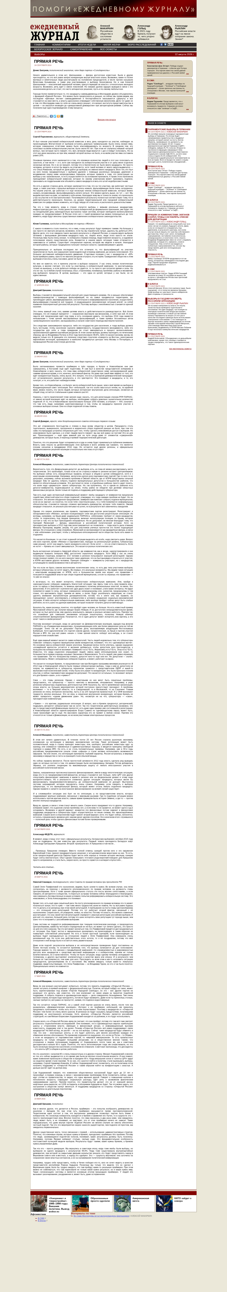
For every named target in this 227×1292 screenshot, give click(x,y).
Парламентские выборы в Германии (169, 129)
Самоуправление (81, 49)
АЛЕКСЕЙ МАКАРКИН (177, 132)
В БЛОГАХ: (152, 98)
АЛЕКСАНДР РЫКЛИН (177, 303)
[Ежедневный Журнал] (54, 40)
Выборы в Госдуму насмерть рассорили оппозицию (165, 300)
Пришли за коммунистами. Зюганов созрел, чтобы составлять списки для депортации (168, 217)
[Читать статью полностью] (168, 74)
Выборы (39, 54)
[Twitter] (55, 116)
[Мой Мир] (62, 116)
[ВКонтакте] (51, 116)
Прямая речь (155, 166)
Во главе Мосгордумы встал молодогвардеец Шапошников (101, 1216)
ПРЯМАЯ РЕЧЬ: (155, 63)
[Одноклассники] (58, 116)
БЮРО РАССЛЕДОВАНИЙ (142, 44)
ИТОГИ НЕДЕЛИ (87, 44)
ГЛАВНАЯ (39, 44)
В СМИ (151, 183)
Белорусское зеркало (48, 49)
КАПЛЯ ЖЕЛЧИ (112, 44)
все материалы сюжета (180, 349)
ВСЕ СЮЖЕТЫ (108, 49)
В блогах (153, 200)
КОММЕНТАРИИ (61, 44)
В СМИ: (151, 80)
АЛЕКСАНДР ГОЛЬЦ (176, 222)
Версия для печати (107, 120)
